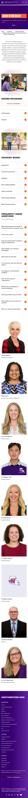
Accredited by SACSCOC (11, 789)
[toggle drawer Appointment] (14, 165)
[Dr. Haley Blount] (14, 502)
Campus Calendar (5, 730)
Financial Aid (4, 764)
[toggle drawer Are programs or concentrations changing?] (14, 272)
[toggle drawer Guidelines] (14, 178)
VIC (2, 728)
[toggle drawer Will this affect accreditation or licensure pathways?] (14, 287)
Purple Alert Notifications (6, 718)
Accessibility (12, 791)
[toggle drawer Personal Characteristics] (14, 172)
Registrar (3, 767)
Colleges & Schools (19, 31)
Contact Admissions (13, 777)
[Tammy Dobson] (14, 339)
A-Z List (3, 705)
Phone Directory (5, 715)
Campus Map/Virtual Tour (6, 743)
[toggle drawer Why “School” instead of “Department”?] (14, 279)
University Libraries (5, 726)
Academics (9, 31)
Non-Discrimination (5, 791)
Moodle (3, 711)
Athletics (3, 739)
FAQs (13, 25)
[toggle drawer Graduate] (14, 120)
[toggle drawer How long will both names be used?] (14, 295)
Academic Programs (5, 737)
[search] (23, 2)
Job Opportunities (5, 747)
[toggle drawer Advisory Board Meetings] (14, 198)
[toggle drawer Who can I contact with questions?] (14, 309)
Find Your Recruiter (5, 762)
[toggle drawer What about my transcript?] (14, 257)
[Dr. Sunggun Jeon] (14, 461)
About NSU (3, 758)
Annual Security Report (6, 707)
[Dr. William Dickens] (14, 583)
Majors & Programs (13, 103)
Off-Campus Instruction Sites (7, 750)
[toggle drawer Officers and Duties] (14, 191)
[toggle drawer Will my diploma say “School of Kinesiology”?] (14, 249)
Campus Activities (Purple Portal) (8, 741)
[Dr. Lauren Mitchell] (14, 421)
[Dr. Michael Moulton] (14, 624)
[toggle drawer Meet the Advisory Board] (14, 204)
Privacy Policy (17, 791)
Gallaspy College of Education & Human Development (14, 33)
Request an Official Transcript (8, 720)
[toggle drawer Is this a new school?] (14, 234)
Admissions (4, 760)
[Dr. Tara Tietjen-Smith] (14, 664)
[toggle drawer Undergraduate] (14, 113)
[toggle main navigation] (26, 2)
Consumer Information (6, 745)
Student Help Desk (5, 722)
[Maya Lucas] (14, 380)
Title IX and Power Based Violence (9, 724)
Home (2, 31)
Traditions (3, 752)
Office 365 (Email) (5, 713)
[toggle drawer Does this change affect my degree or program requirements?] (14, 241)
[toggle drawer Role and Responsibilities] (14, 185)
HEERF (3, 709)
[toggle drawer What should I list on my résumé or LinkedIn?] (14, 302)
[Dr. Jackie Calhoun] (14, 542)
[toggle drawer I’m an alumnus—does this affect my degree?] (14, 264)
